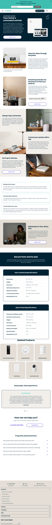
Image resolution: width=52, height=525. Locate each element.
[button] (26, 440)
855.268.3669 (12, 483)
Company (3, 510)
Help (2, 513)
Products (3, 489)
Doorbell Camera (6, 501)
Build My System (40, 11)
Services (3, 507)
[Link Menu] (3, 11)
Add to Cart (12, 37)
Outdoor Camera (6, 496)
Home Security (5, 494)
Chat (26, 483)
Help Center (41, 483)
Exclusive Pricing (5, 516)
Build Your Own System (7, 492)
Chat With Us (34, 425)
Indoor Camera (5, 498)
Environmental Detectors (7, 503)
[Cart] (47, 11)
